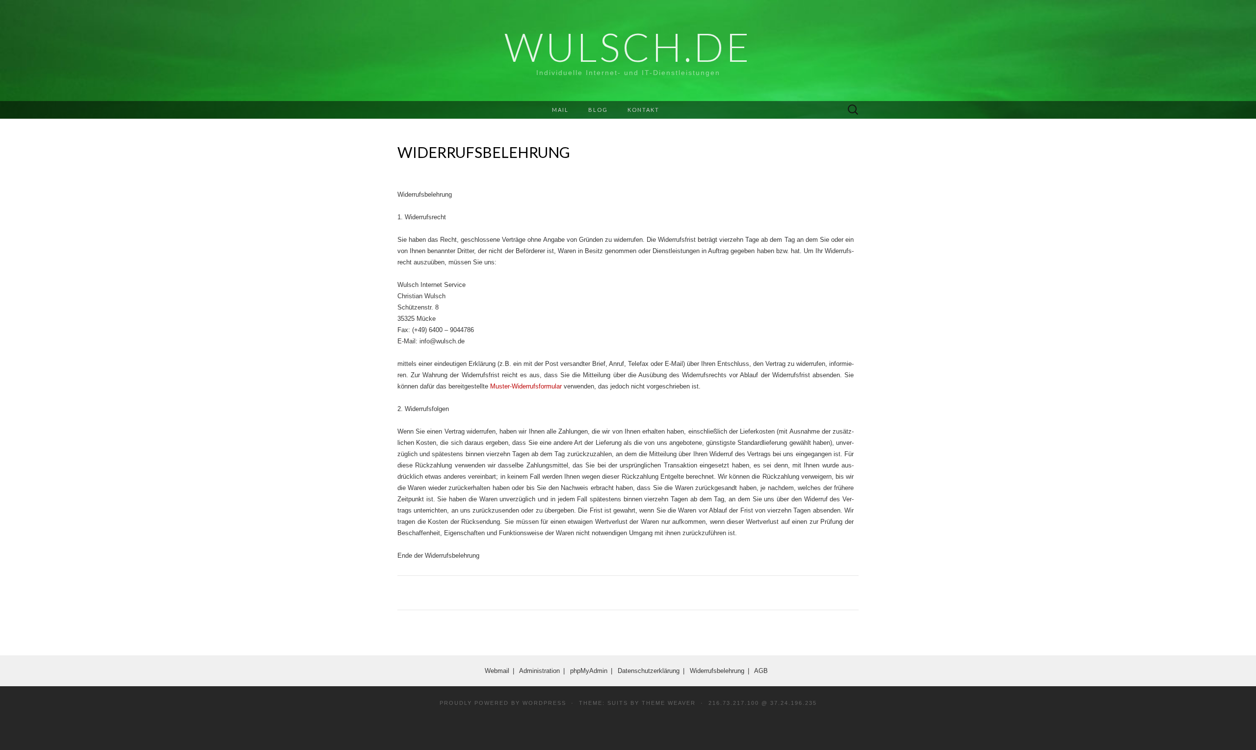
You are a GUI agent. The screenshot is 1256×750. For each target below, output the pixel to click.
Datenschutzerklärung (649, 670)
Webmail (497, 670)
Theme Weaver (669, 703)
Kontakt (643, 109)
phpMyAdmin (588, 670)
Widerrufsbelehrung (717, 670)
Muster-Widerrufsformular (526, 386)
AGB (761, 670)
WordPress (544, 703)
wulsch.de (628, 46)
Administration (539, 670)
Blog (598, 109)
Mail (560, 109)
